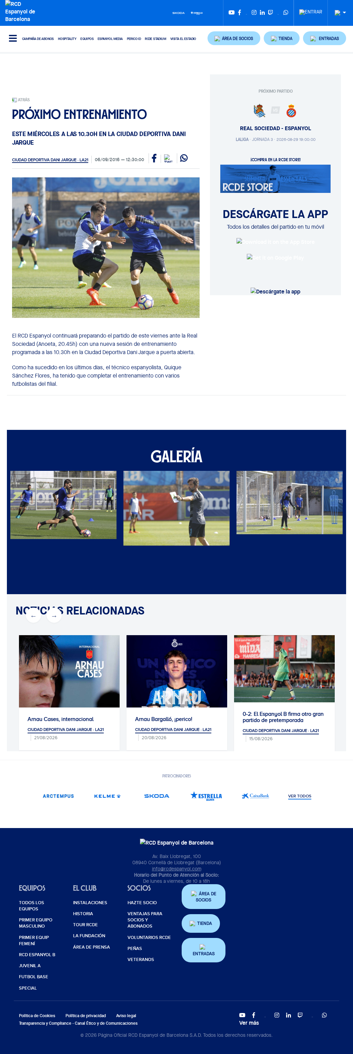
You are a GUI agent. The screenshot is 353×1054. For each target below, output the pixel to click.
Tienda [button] (204, 923)
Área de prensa (91, 947)
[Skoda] (179, 12)
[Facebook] (239, 13)
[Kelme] (107, 796)
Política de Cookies (37, 1016)
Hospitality (67, 39)
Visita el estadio (183, 39)
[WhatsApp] (285, 13)
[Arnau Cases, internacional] (69, 698)
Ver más (249, 1022)
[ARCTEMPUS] (58, 796)
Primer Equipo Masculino (35, 923)
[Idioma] (338, 13)
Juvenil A (30, 966)
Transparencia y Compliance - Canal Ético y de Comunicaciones (78, 1023)
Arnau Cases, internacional (60, 719)
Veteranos (141, 959)
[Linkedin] (262, 13)
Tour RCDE (85, 925)
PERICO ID (134, 39)
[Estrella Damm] (196, 12)
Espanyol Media (110, 39)
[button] (234, 38)
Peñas (135, 948)
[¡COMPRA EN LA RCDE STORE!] (275, 178)
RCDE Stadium (155, 39)
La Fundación (89, 936)
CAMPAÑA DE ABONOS (38, 39)
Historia (83, 914)
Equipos (86, 39)
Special (28, 988)
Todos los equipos (31, 906)
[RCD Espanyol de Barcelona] (22, 10)
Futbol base (33, 977)
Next (47, 515)
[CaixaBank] (255, 796)
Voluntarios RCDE (149, 937)
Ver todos (299, 796)
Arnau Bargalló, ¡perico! (163, 719)
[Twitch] (270, 13)
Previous (26, 515)
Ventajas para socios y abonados (145, 920)
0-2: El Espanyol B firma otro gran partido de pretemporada (283, 717)
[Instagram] (254, 13)
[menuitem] (310, 10)
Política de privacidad (85, 1016)
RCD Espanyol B (37, 955)
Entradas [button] (204, 954)
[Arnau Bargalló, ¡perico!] (177, 685)
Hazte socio (142, 903)
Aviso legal (126, 1016)
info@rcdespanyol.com (176, 869)
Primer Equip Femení (34, 941)
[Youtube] (232, 13)
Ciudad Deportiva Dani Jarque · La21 (50, 159)
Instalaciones (90, 903)
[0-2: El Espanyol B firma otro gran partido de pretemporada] (284, 668)
